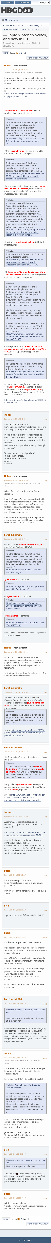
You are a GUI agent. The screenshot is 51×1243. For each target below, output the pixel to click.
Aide (20, 1240)
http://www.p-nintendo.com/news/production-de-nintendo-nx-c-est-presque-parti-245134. (24, 833)
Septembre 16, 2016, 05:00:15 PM (16, 70)
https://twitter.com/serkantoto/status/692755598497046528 (25, 401)
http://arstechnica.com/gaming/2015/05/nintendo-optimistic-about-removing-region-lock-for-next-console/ (25, 232)
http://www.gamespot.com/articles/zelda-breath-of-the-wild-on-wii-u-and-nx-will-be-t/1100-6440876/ (25, 374)
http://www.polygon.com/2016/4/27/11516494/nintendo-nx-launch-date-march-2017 (25, 141)
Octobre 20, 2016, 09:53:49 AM (15, 937)
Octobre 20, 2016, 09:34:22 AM (15, 875)
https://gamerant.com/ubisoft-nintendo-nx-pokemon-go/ (24, 571)
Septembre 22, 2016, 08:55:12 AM (16, 752)
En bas (5, 53)
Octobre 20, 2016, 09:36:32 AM (15, 910)
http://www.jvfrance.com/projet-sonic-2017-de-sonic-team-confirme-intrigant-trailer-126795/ (24, 606)
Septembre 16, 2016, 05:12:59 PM (16, 419)
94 (26, 53)
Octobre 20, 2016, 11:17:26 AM (15, 1058)
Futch (7, 870)
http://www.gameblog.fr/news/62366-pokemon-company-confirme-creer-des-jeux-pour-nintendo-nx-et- (24, 733)
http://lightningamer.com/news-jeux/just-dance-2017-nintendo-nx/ (25, 587)
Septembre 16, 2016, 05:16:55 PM (16, 480)
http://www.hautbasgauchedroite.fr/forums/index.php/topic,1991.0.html (25, 95)
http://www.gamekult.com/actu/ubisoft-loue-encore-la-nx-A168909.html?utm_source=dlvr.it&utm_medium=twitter (25, 797)
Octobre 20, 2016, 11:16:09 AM (15, 1003)
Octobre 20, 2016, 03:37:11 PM (15, 1198)
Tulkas (7, 414)
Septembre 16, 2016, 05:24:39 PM (16, 652)
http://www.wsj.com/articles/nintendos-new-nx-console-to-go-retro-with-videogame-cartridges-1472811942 (24, 262)
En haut (6, 1219)
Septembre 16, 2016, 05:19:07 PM (16, 539)
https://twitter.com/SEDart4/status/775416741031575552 (25, 624)
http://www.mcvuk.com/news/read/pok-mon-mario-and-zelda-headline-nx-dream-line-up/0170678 (25, 336)
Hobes (7, 65)
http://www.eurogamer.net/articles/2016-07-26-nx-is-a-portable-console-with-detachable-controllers (25, 176)
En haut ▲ (28, 1240)
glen (6, 905)
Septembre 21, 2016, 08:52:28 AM (16, 692)
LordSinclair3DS (13, 534)
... (24, 53)
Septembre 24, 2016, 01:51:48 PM (16, 816)
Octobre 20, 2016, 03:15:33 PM (15, 1154)
